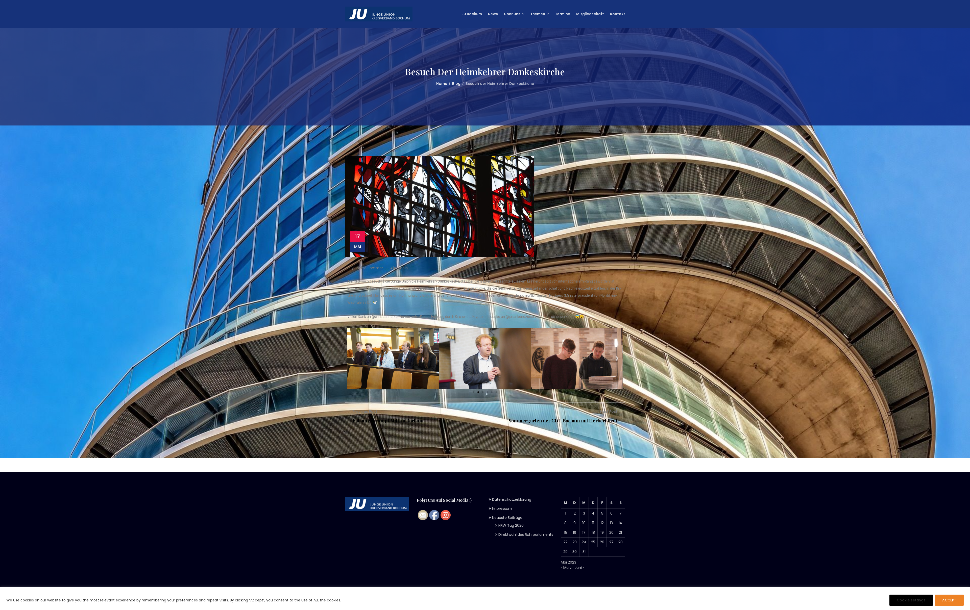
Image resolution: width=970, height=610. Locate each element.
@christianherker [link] (385, 317)
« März (566, 567)
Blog (456, 83)
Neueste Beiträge (507, 517)
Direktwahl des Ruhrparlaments (525, 534)
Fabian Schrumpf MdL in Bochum (388, 421)
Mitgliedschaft (590, 13)
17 (584, 532)
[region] (485, 598)
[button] (473, 392)
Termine (562, 13)
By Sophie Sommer (366, 267)
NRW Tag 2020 (511, 525)
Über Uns (512, 13)
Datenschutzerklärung (511, 499)
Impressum (502, 508)
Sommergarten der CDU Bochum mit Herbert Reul (563, 421)
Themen (537, 13)
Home (441, 83)
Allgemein (399, 267)
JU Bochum (472, 13)
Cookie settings (911, 600)
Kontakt (617, 13)
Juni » (579, 567)
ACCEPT (949, 600)
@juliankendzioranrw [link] (522, 317)
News (493, 13)
